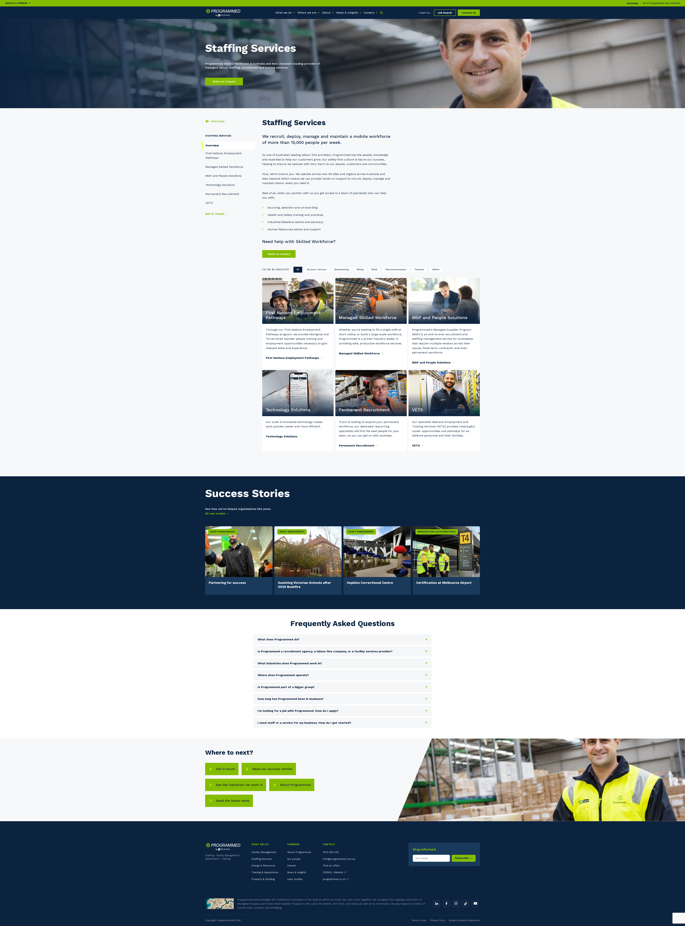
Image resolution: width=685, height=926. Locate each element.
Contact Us (469, 12)
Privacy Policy (437, 920)
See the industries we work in (239, 785)
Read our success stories (272, 769)
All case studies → (217, 513)
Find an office (331, 865)
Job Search (445, 12)
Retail (374, 269)
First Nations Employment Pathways (293, 358)
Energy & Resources (263, 865)
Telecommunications (395, 269)
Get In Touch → (216, 213)
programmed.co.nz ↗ (336, 879)
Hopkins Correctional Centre (370, 582)
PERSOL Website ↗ (334, 872)
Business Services (316, 269)
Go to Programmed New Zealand (661, 3)
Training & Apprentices (265, 872)
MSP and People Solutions (224, 175)
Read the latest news (232, 800)
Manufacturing (341, 269)
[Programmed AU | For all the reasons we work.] (223, 13)
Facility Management (264, 852)
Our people (294, 858)
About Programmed (295, 785)
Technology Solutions (220, 185)
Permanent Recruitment (222, 194)
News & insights (296, 872)
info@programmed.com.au (339, 858)
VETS (209, 203)
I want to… (425, 12)
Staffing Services (262, 858)
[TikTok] (465, 903)
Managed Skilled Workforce (224, 167)
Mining (360, 269)
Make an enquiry (279, 254)
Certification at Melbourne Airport (444, 582)
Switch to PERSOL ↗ (17, 3)
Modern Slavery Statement (464, 920)
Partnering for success (227, 582)
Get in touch (225, 769)
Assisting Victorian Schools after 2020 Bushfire (304, 585)
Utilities (436, 269)
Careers (291, 865)
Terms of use (418, 920)
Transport (419, 269)
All (297, 269)
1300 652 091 (331, 852)
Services (218, 121)
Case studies (294, 879)
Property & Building (263, 879)
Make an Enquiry (224, 81)
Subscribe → (463, 858)
